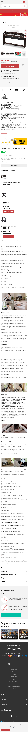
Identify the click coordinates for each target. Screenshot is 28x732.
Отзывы (4, 581)
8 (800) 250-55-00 (14, 719)
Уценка (14, 688)
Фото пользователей (8, 574)
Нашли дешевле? (15, 61)
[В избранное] (23, 66)
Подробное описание (10, 129)
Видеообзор (5, 578)
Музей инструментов (14, 686)
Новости (14, 669)
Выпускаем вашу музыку (14, 684)
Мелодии (14, 676)
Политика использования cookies (18, 727)
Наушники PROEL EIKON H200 (9, 226)
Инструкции (14, 679)
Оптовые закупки (14, 681)
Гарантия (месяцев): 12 (6, 555)
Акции (14, 672)
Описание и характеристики (11, 246)
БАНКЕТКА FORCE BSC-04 (8, 200)
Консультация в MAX (11, 615)
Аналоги (4, 571)
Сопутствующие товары (9, 568)
